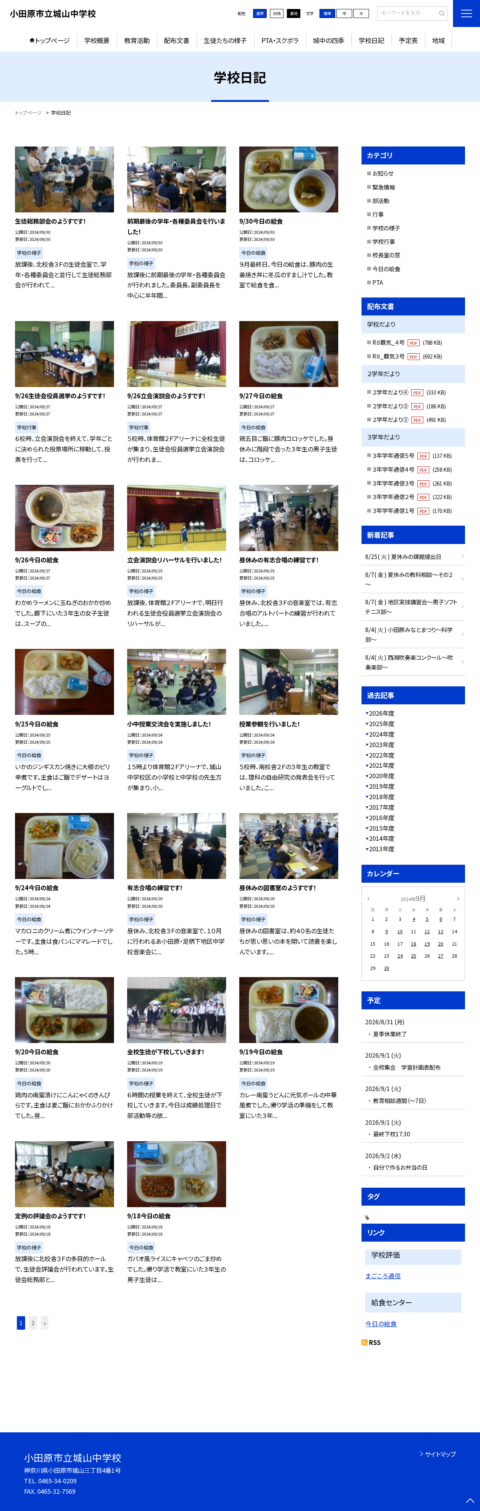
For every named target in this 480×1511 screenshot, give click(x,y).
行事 (378, 214)
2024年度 (381, 733)
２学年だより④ (409, 392)
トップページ (52, 40)
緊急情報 (383, 187)
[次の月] (458, 898)
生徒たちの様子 (225, 40)
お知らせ (382, 173)
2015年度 (381, 828)
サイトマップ (440, 1454)
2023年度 (381, 744)
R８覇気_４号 (407, 342)
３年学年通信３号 (412, 483)
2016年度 (381, 817)
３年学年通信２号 (412, 496)
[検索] (440, 13)
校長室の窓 (386, 255)
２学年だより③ (409, 406)
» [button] (45, 1323)
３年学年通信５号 (412, 455)
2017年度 (381, 807)
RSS (375, 1342)
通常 (260, 13)
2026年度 (381, 712)
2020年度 (381, 775)
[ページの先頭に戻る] (470, 1501)
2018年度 (381, 796)
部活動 (380, 200)
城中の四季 (328, 40)
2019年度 (381, 786)
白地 (276, 13)
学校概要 (97, 40)
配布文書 (176, 40)
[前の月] (368, 898)
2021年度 (381, 765)
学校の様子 (386, 228)
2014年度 (381, 838)
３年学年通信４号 (412, 469)
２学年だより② (409, 419)
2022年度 (381, 754)
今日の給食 (386, 269)
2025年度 (381, 723)
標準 (327, 13)
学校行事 (383, 241)
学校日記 (371, 40)
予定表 (408, 40)
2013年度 (381, 848)
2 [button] (33, 1323)
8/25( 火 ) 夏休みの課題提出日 (403, 556)
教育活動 (137, 40)
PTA (377, 282)
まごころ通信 (383, 1275)
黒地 (293, 13)
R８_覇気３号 (407, 356)
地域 (438, 40)
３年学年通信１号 (412, 510)
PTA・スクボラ (279, 40)
